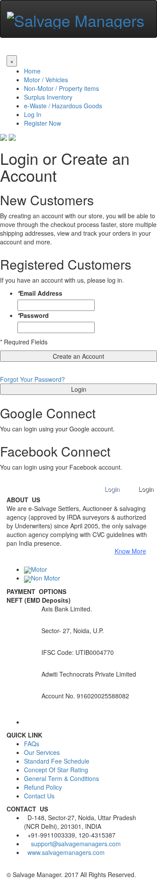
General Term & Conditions (61, 778)
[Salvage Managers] (75, 18)
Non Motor (45, 578)
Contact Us (39, 795)
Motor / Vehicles (46, 79)
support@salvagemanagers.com (76, 843)
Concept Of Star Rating (56, 769)
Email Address (39, 293)
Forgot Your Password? (32, 379)
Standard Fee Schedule (56, 761)
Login (146, 488)
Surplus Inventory (48, 97)
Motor (39, 569)
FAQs (31, 743)
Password (33, 315)
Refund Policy (43, 787)
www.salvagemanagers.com (66, 852)
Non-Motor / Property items (61, 88)
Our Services (42, 752)
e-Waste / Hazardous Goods (63, 105)
